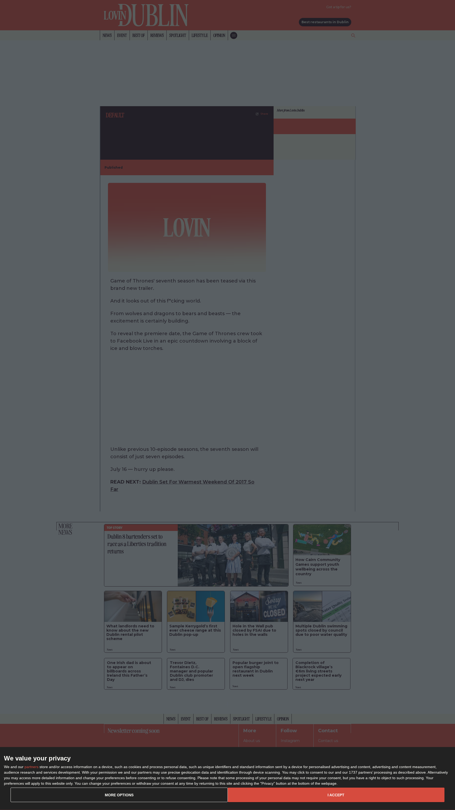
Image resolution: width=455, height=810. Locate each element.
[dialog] (227, 778)
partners (31, 767)
